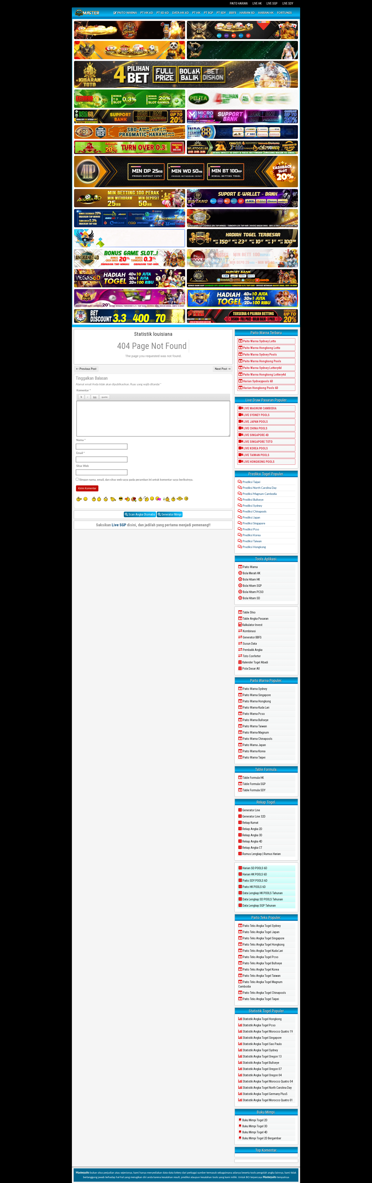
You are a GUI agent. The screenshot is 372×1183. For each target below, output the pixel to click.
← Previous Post (86, 369)
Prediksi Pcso (250, 529)
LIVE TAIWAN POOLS (256, 455)
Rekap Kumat (250, 822)
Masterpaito (82, 1172)
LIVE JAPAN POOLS (255, 421)
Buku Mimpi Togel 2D (254, 1120)
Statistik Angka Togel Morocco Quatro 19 (267, 1031)
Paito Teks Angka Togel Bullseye (262, 963)
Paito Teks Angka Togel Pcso (260, 957)
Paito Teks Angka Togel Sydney (261, 926)
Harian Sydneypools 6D (257, 381)
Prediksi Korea (251, 535)
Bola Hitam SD (251, 598)
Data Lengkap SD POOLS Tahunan (262, 899)
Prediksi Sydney (252, 506)
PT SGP (208, 13)
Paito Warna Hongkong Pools (261, 361)
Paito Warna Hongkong (256, 701)
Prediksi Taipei (251, 482)
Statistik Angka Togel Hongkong (262, 1019)
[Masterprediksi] (87, 13)
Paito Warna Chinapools (257, 738)
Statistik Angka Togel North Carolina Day (267, 1087)
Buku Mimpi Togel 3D (254, 1126)
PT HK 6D (146, 13)
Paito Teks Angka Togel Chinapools (264, 992)
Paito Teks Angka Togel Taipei (260, 999)
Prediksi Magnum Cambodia (259, 494)
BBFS (232, 13)
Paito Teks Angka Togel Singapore (263, 938)
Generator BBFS (252, 637)
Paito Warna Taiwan (254, 726)
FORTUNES (284, 13)
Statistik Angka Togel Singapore (262, 1037)
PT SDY (221, 13)
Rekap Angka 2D (252, 829)
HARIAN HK (266, 13)
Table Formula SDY (253, 790)
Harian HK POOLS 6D (254, 874)
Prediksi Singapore (253, 523)
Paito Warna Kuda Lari (255, 707)
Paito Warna (250, 567)
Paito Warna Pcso (253, 713)
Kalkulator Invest (252, 625)
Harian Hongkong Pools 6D (260, 388)
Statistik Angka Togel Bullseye (260, 1062)
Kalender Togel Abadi (255, 662)
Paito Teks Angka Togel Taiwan (261, 975)
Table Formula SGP (254, 784)
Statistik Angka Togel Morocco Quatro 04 (267, 1081)
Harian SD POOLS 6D (254, 868)
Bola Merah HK (251, 573)
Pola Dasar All (251, 668)
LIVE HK (257, 3)
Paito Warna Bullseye (255, 720)
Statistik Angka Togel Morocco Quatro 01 (267, 1100)
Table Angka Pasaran (255, 618)
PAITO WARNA (127, 13)
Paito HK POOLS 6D (254, 887)
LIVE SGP (272, 3)
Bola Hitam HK (251, 579)
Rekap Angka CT (252, 847)
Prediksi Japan (251, 517)
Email (80, 453)
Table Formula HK (253, 777)
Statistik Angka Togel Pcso (259, 1025)
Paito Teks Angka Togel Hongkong (263, 944)
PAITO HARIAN (239, 3)
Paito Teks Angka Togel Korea (260, 969)
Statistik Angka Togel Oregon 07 (262, 1069)
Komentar (83, 390)
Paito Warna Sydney (254, 689)
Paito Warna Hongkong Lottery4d (264, 374)
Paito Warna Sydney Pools (259, 354)
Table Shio (249, 612)
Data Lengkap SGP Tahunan (259, 905)
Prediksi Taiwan (252, 541)
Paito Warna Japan (254, 745)
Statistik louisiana (153, 334)
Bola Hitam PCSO (253, 592)
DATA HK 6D (180, 13)
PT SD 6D (163, 13)
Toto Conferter (251, 656)
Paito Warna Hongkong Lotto (261, 348)
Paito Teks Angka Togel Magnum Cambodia (260, 984)
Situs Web (82, 466)
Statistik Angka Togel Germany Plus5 (264, 1094)
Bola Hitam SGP (252, 585)
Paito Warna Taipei (253, 757)
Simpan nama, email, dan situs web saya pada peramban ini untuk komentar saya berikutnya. (136, 479)
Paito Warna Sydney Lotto (259, 341)
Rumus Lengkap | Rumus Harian (261, 854)
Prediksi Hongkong (254, 547)
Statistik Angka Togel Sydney (260, 1050)
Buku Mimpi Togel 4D (254, 1132)
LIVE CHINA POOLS (255, 428)
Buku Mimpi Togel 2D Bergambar (261, 1138)
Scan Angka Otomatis (141, 514)
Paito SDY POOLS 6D (254, 880)
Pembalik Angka (252, 650)
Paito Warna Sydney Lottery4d (262, 368)
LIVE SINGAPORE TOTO (258, 441)
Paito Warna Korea (253, 751)
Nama (81, 440)
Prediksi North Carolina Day (259, 488)
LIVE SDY (287, 3)
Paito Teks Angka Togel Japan (260, 932)
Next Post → (223, 369)
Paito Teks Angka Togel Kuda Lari (262, 950)
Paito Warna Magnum (255, 732)
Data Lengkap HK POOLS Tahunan (262, 893)
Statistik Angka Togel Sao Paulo (262, 1044)
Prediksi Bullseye (253, 500)
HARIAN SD (247, 13)
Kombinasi (249, 631)
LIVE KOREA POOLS (255, 448)
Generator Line (251, 810)
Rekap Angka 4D (252, 841)
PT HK (196, 13)
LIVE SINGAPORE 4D (256, 435)
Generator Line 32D (253, 816)
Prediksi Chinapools (254, 511)
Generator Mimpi (171, 514)
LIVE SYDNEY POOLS (256, 415)
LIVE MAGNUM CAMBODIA (259, 408)
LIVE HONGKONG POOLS (258, 461)
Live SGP (119, 525)
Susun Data (249, 643)
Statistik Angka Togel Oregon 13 (262, 1056)
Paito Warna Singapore (256, 695)
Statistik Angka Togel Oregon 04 (262, 1075)
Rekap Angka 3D (252, 835)
